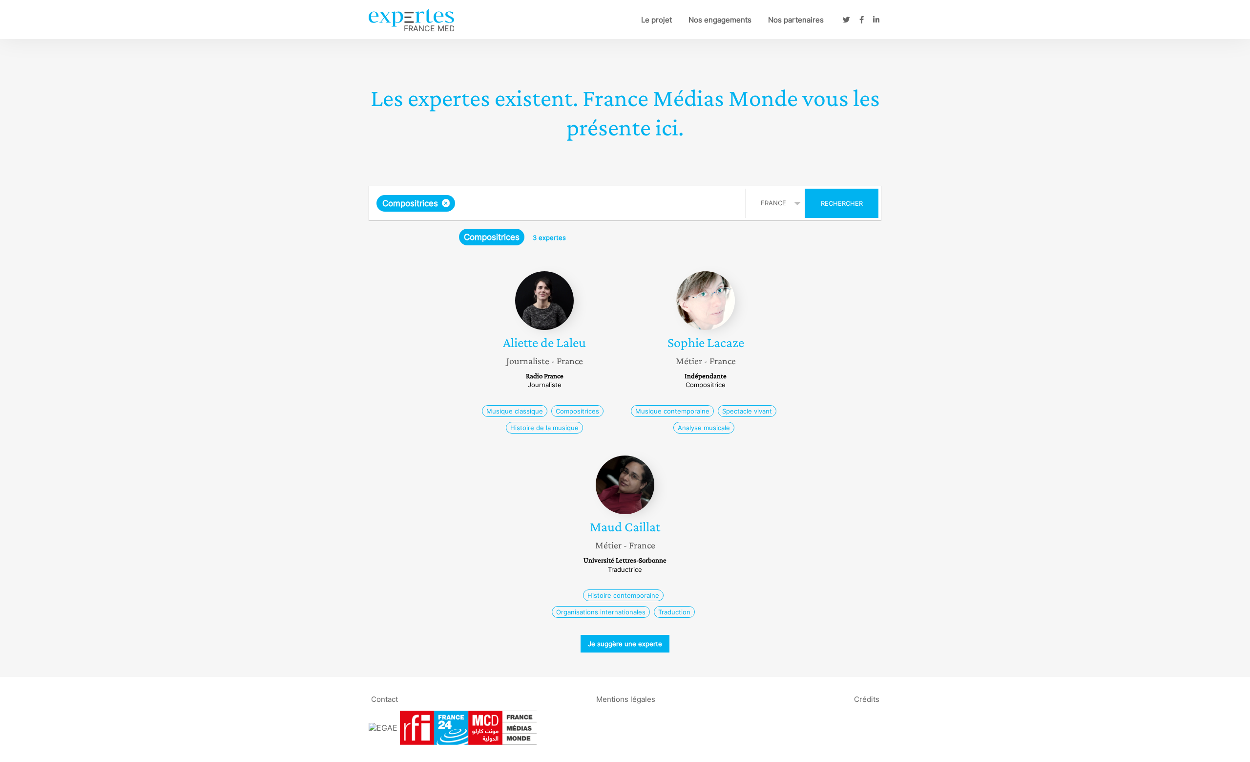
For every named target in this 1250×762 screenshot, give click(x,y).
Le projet (656, 19)
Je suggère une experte (625, 644)
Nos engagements (719, 19)
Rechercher (842, 203)
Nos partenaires (796, 19)
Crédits (866, 698)
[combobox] (559, 203)
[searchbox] (555, 203)
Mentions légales (625, 698)
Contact (384, 698)
